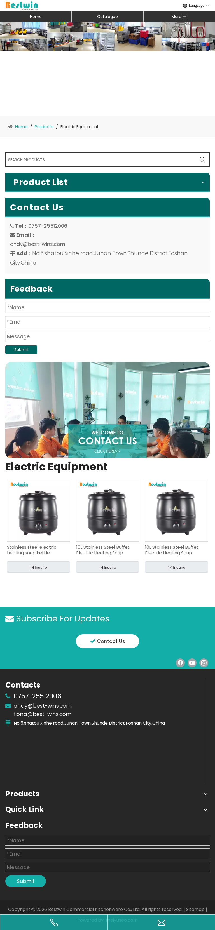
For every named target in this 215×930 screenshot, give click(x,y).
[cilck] (107, 410)
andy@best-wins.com (37, 244)
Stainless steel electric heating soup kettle (32, 550)
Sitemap (195, 909)
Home (36, 16)
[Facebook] (180, 662)
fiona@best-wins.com (43, 714)
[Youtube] (192, 662)
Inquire (41, 567)
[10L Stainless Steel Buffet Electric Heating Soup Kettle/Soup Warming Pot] (107, 510)
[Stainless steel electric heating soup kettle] (38, 510)
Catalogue (107, 16)
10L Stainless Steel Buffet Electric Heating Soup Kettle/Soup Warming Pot (104, 550)
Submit (21, 349)
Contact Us (110, 641)
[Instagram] (203, 662)
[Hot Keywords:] (202, 159)
